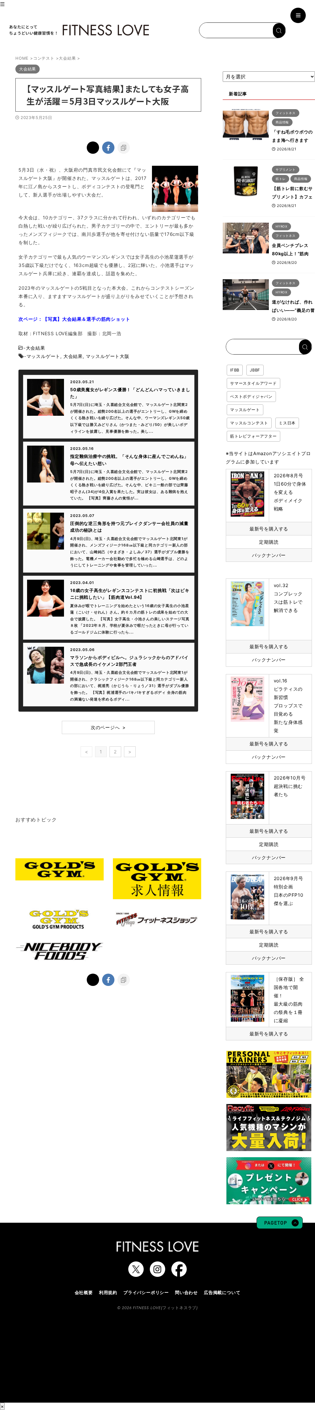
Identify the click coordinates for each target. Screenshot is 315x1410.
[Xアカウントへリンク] (136, 1274)
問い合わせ (186, 1292)
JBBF (255, 369)
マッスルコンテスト (249, 422)
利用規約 (108, 1292)
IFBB (234, 369)
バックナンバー (269, 555)
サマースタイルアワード (253, 383)
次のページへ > (108, 727)
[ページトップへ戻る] (280, 1226)
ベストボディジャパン (251, 396)
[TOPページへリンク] (78, 30)
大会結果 (35, 348)
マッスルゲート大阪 (108, 356)
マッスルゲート (43, 356)
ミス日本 (287, 422)
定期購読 (268, 542)
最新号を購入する (268, 529)
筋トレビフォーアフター (253, 436)
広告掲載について (222, 1292)
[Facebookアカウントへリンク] (179, 1274)
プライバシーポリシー (146, 1292)
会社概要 (84, 1292)
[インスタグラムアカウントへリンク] (157, 1274)
